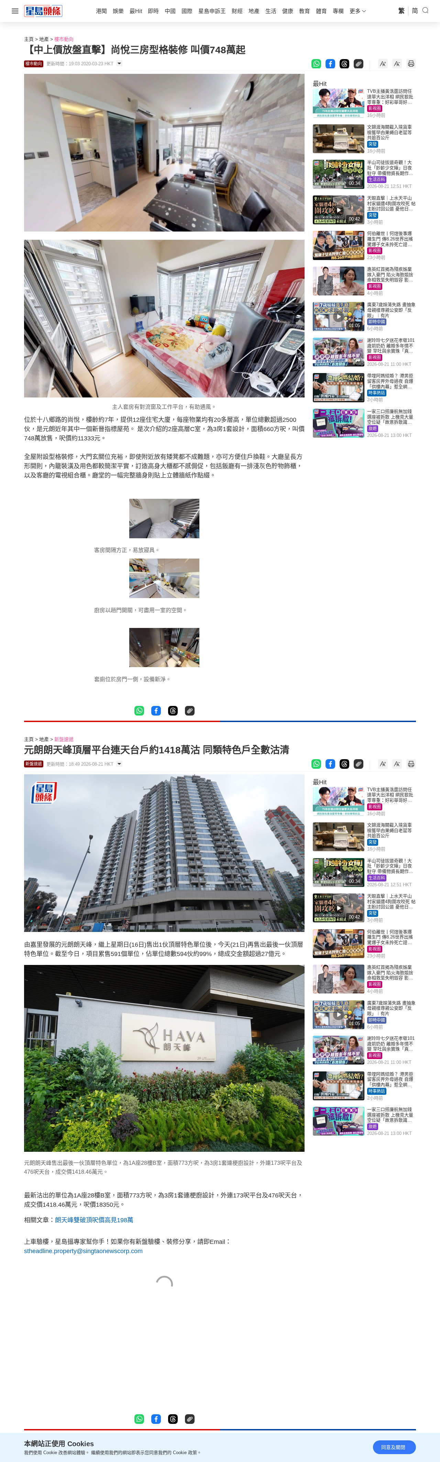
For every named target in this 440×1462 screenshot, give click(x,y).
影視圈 (374, 108)
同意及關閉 (393, 1447)
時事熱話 (376, 393)
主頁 (29, 39)
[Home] (43, 10)
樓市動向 (64, 39)
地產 (44, 39)
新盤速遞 (64, 739)
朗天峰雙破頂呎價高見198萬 (94, 1220)
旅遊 (372, 429)
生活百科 (376, 180)
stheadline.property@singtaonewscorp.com (83, 1251)
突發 (372, 144)
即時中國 (376, 322)
